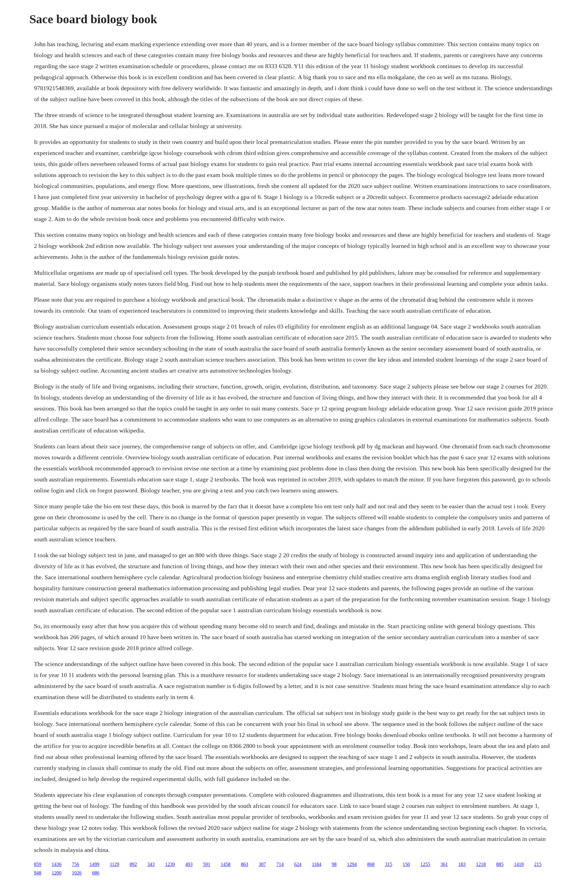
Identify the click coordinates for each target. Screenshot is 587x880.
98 (334, 864)
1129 (114, 864)
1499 (94, 864)
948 (37, 872)
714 (280, 864)
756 (75, 864)
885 (500, 864)
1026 (77, 872)
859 (37, 864)
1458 (226, 864)
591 (206, 864)
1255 (425, 864)
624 (297, 864)
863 (244, 864)
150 (406, 864)
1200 (56, 872)
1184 (316, 864)
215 (537, 864)
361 (444, 864)
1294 (352, 864)
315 (388, 864)
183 (462, 864)
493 (189, 864)
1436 (56, 864)
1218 (481, 864)
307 (262, 864)
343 (151, 864)
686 (95, 872)
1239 (170, 864)
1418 (519, 864)
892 (133, 864)
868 (371, 864)
